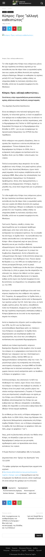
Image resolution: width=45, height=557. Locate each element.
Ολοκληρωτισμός (21, 493)
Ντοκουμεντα (15, 550)
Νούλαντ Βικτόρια (8, 493)
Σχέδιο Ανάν (32, 493)
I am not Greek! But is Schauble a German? (35, 517)
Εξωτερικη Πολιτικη (25, 548)
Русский (39, 550)
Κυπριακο (10, 12)
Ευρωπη (14, 548)
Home (4, 8)
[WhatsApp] (19, 28)
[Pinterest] (14, 28)
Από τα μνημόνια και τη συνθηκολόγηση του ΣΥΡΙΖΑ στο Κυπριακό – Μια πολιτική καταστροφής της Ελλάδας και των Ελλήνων (12, 522)
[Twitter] (9, 28)
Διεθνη (35, 548)
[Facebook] (4, 28)
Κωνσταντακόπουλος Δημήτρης (12, 490)
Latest (10, 8)
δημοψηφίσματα (23, 488)
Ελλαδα (8, 548)
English (24, 550)
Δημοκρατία (12, 488)
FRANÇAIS (31, 550)
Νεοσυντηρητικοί (29, 490)
